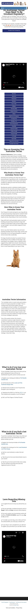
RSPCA (21, 392)
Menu (2, 8)
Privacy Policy (19, 607)
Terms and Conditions (10, 607)
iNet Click (16, 605)
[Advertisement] (14, 48)
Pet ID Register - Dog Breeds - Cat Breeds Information (14, 602)
